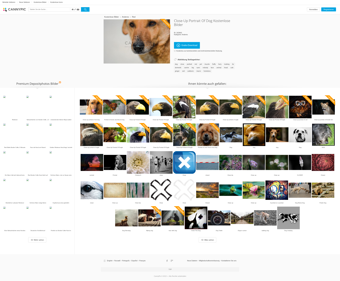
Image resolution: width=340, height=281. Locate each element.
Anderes (185, 35)
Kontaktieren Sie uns (228, 261)
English (109, 261)
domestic (178, 68)
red (196, 64)
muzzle (207, 64)
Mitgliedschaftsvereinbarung (209, 261)
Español (134, 261)
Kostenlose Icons (56, 2)
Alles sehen (209, 240)
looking (227, 64)
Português (126, 261)
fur (233, 64)
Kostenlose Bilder (40, 2)
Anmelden (313, 9)
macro (198, 71)
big (193, 68)
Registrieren (329, 9)
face (212, 68)
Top (170, 269)
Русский (117, 261)
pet (201, 64)
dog (176, 64)
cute (231, 68)
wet (183, 71)
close (182, 64)
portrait (189, 64)
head (226, 68)
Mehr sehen (39, 240)
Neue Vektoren (24, 2)
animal (218, 68)
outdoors (190, 71)
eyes (198, 68)
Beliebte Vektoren (9, 2)
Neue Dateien (192, 261)
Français (142, 261)
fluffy (214, 64)
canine (186, 68)
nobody (205, 68)
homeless (207, 71)
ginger (177, 71)
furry (220, 64)
